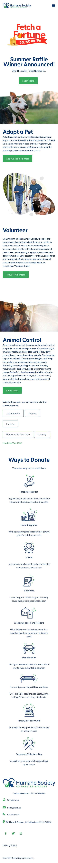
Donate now (13, 800)
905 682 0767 (13, 814)
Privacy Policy (10, 845)
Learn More (28, 80)
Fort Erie (10, 423)
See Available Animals (17, 158)
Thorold (32, 413)
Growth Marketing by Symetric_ (18, 857)
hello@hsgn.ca (14, 807)
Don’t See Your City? (12, 443)
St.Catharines (13, 413)
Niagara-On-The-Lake (18, 434)
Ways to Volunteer (15, 274)
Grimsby (42, 434)
